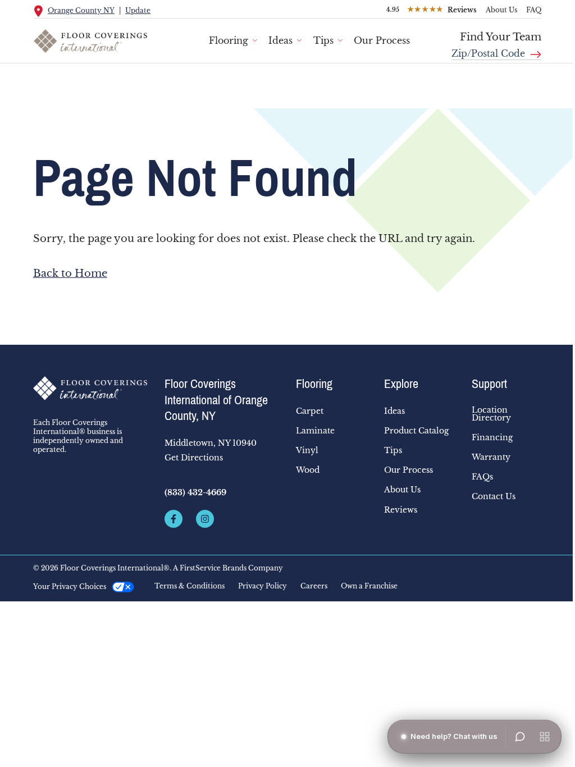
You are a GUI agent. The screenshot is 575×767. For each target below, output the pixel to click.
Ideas (280, 40)
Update (137, 10)
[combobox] (496, 50)
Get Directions (194, 458)
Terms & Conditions (189, 586)
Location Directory (491, 414)
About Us (501, 10)
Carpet (309, 411)
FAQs (482, 477)
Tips (323, 40)
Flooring (228, 40)
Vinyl (307, 450)
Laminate (315, 431)
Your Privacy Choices (69, 586)
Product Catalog (416, 431)
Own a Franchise (369, 586)
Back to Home (70, 273)
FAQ (533, 10)
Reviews (400, 510)
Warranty (491, 457)
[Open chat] (520, 736)
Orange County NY (81, 10)
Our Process (382, 40)
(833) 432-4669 (195, 492)
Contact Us (493, 496)
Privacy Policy (262, 586)
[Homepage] (90, 388)
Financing (492, 437)
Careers (313, 586)
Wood (308, 470)
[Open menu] (544, 736)
